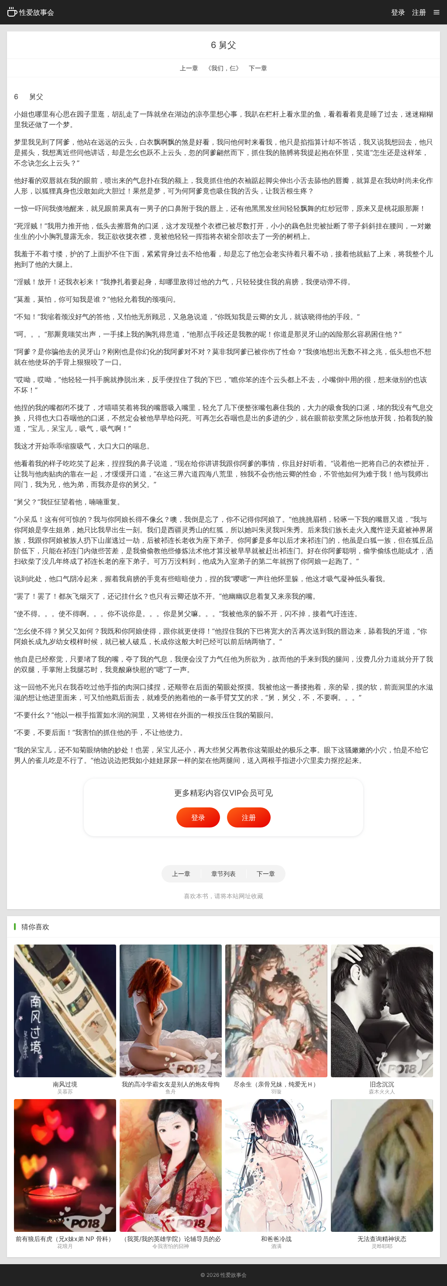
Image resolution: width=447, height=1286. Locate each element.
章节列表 (223, 873)
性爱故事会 (36, 12)
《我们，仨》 (223, 68)
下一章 (258, 68)
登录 (398, 12)
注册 (419, 12)
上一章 (189, 68)
